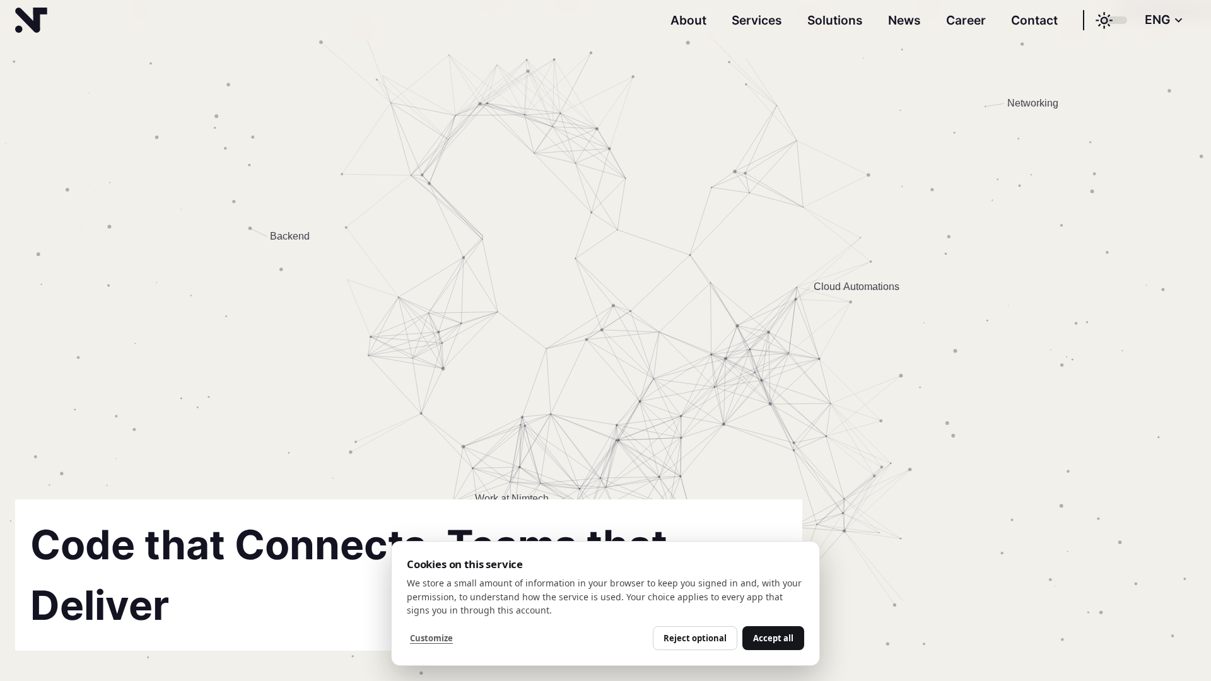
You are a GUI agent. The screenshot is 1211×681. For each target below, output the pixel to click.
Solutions (835, 20)
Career (966, 20)
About (688, 20)
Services (757, 20)
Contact (1034, 20)
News (904, 20)
